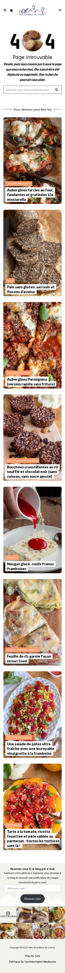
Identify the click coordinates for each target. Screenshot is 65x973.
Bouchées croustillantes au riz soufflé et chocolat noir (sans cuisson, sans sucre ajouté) (32, 472)
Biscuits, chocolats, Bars (22, 460)
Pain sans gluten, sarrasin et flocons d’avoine (30, 289)
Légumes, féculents (19, 183)
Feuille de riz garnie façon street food (29, 658)
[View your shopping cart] (11, 10)
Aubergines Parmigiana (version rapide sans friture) (31, 381)
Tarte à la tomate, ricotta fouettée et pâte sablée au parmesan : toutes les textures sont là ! (33, 838)
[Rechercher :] (32, 90)
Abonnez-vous (32, 898)
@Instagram (8, 916)
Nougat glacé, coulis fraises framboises (30, 566)
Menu (60, 10)
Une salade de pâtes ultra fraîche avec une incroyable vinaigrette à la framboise (30, 749)
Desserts (12, 557)
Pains (10, 280)
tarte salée (13, 825)
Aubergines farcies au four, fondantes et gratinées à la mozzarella (30, 195)
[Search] (57, 90)
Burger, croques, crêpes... (22, 650)
